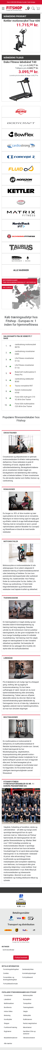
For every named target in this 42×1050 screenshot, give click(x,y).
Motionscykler (10, 541)
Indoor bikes (8, 1011)
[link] (21, 293)
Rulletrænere (27, 1019)
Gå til (8, 950)
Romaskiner (9, 489)
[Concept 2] (21, 157)
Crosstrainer (10, 433)
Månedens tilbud (14, 57)
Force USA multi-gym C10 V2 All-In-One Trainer (25, 398)
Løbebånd (8, 658)
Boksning (7, 1015)
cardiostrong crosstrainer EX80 (25, 352)
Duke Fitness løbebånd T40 (20, 62)
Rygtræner (7, 1031)
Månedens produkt (15, 16)
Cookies (6, 973)
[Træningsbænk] (21, 609)
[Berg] (21, 111)
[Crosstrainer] (21, 444)
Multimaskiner (10, 717)
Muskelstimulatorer (10, 1038)
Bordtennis (8, 1007)
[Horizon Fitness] (21, 179)
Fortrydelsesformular (10, 984)
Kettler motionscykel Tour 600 (22, 20)
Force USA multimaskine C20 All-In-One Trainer (24, 405)
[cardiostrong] (21, 145)
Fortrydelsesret (27, 977)
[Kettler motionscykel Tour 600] (21, 40)
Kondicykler (8, 1019)
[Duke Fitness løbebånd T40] (21, 89)
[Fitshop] (14, 8)
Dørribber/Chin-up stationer (29, 1032)
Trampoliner (27, 1003)
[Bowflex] (21, 134)
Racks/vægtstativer (30, 1023)
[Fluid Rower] (21, 168)
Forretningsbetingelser (11, 969)
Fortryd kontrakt (21, 957)
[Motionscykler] (21, 553)
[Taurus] (21, 247)
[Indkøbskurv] (39, 8)
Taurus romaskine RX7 (24, 386)
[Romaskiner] (21, 501)
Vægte (25, 1011)
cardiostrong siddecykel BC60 (24, 380)
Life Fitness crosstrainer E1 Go (24, 359)
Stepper (6, 1023)
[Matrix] (21, 213)
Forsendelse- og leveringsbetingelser (10, 978)
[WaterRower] (21, 258)
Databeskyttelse (27, 969)
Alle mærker (8, 1043)
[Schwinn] (21, 236)
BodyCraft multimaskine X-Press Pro (25, 373)
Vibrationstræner (29, 1038)
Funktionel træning (10, 1027)
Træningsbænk (10, 598)
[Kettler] (21, 191)
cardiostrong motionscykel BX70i (25, 345)
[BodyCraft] (21, 123)
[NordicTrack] (21, 224)
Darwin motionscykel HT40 (23, 391)
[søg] (33, 8)
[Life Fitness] (21, 202)
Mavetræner (27, 1027)
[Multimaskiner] (21, 729)
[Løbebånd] (21, 669)
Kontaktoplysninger (29, 973)
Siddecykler (27, 1015)
